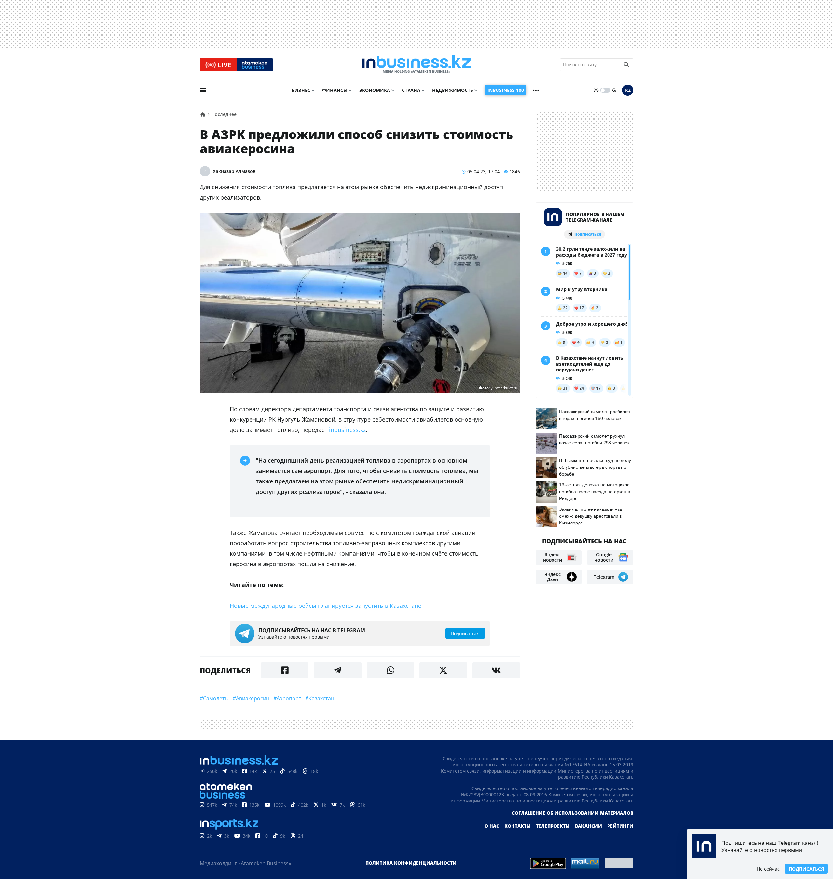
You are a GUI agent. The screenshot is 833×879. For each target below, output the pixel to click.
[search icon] (626, 64)
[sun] (596, 90)
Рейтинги (620, 826)
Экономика (374, 90)
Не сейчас (768, 869)
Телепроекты (553, 826)
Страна (411, 90)
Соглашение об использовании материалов (572, 813)
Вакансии (588, 826)
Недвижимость (452, 90)
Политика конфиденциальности (411, 863)
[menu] (203, 90)
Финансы (335, 90)
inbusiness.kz (347, 430)
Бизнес (301, 90)
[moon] (614, 90)
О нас (492, 826)
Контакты (517, 826)
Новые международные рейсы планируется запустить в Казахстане (325, 605)
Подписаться (806, 869)
